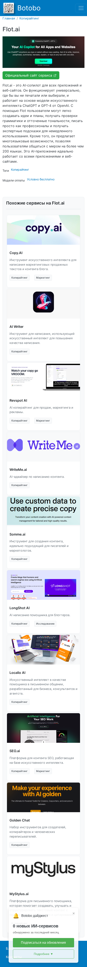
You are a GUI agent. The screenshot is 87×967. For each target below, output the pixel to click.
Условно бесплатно (40, 179)
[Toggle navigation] (81, 8)
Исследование (45, 623)
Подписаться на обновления (43, 942)
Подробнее (43, 954)
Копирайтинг (29, 18)
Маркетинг (43, 277)
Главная (9, 18)
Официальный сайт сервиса (29, 75)
